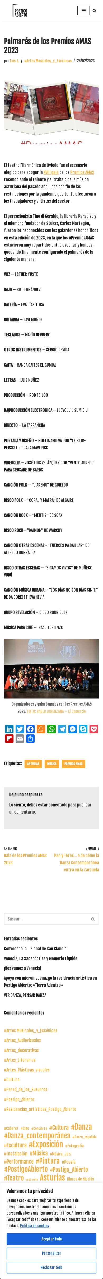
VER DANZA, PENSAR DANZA (25, 995)
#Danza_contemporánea (37, 1135)
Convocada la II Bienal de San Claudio (35, 948)
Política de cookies (34, 1226)
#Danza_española (84, 1137)
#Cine (25, 1128)
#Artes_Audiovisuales (22, 1040)
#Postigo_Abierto (19, 1099)
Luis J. (14, 60)
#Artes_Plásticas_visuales (27, 1070)
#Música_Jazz (61, 1154)
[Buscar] (94, 11)
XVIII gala (51, 172)
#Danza (81, 1127)
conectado (58, 805)
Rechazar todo (51, 1267)
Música (52, 764)
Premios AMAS (82, 172)
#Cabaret (11, 1128)
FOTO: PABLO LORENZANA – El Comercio (56, 711)
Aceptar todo (51, 1239)
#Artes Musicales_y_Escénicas (48, 60)
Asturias (33, 764)
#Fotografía (74, 1146)
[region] (51, 1230)
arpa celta (32, 1179)
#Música (39, 1153)
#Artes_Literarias (19, 1060)
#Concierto (39, 1128)
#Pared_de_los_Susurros (25, 1089)
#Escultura (15, 1145)
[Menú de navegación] (83, 10)
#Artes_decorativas (21, 1050)
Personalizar (51, 1253)
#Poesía (69, 1162)
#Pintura (48, 1161)
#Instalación (15, 1154)
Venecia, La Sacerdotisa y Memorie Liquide (40, 958)
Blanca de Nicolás (80, 1179)
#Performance (19, 1161)
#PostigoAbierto (26, 1169)
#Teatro (14, 1178)
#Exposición (46, 1144)
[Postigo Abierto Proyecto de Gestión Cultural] (20, 10)
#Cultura (12, 1079)
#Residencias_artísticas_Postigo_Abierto (40, 1109)
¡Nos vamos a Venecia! (22, 968)
